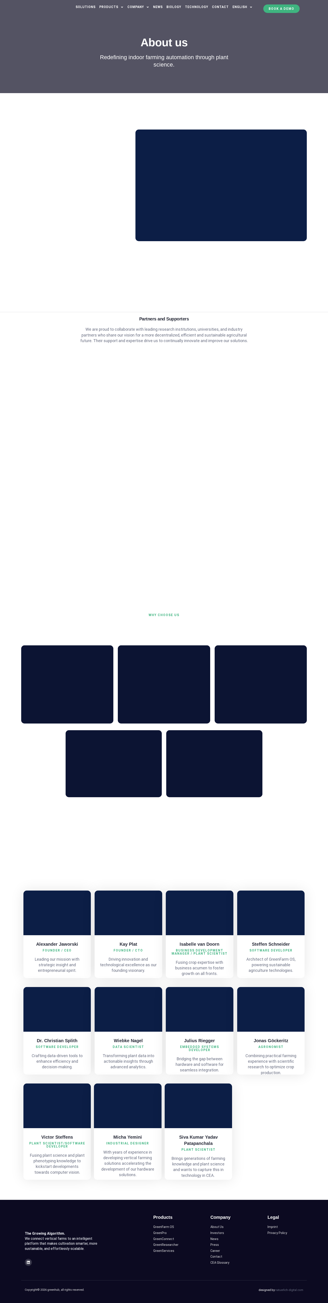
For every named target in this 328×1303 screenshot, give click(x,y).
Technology (196, 7)
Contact (220, 7)
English (240, 7)
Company (135, 7)
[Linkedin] (28, 1262)
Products (108, 7)
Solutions (85, 7)
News (158, 7)
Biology (173, 7)
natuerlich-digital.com (289, 1290)
